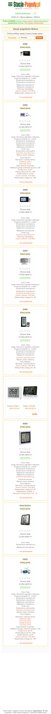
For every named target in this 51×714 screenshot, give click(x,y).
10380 (25, 44)
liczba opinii (37, 34)
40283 (25, 424)
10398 (25, 190)
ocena (28, 34)
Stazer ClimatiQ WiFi (30, 406)
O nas (45, 711)
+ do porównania (25, 97)
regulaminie (12, 23)
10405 (25, 309)
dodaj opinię (25, 47)
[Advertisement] (25, 681)
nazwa (22, 34)
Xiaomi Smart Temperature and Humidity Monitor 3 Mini (14, 406)
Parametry (12, 38)
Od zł (14, 408)
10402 (25, 251)
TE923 (25, 559)
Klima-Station (25, 505)
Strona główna (26, 17)
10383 (25, 105)
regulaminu (37, 711)
